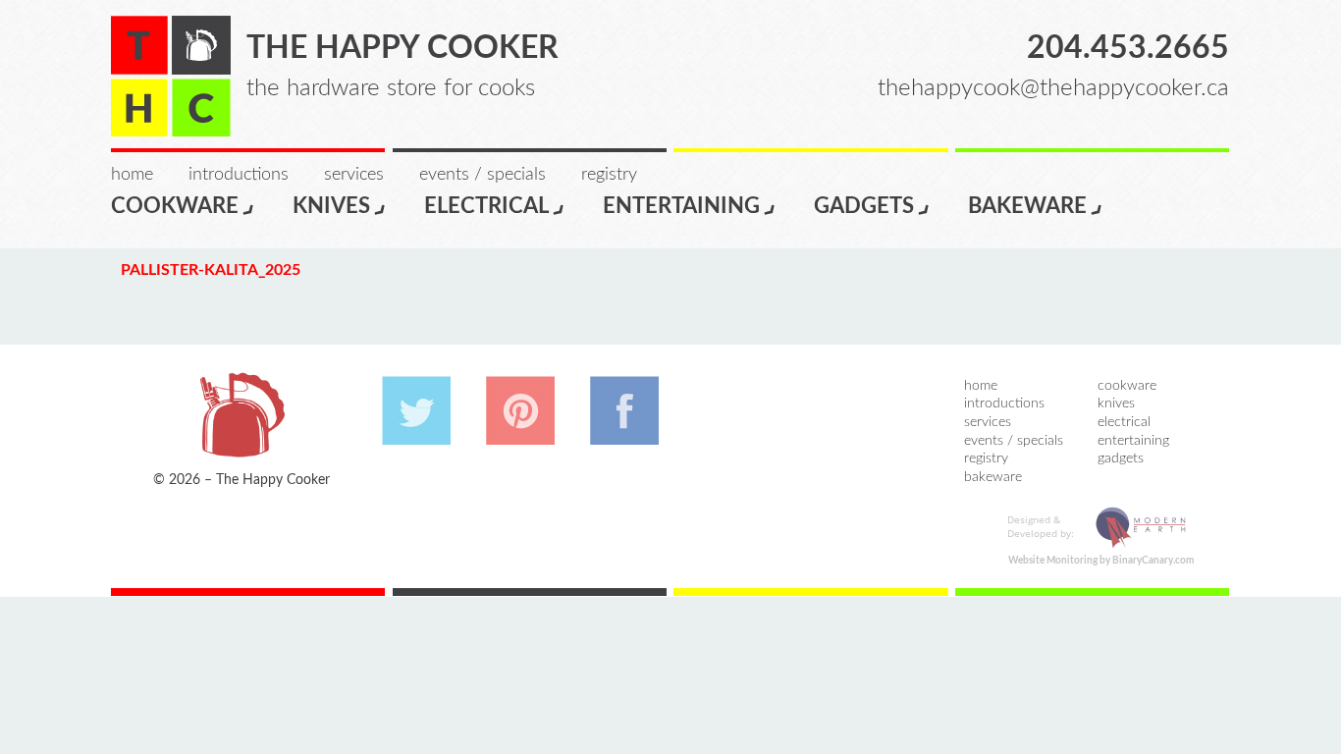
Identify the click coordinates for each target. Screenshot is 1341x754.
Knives (331, 206)
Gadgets (864, 206)
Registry (609, 175)
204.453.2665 (1128, 48)
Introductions (238, 175)
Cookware (175, 206)
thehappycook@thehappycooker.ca (1053, 88)
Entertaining (681, 206)
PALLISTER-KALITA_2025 (210, 270)
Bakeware (1027, 206)
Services (354, 175)
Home (132, 175)
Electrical (486, 206)
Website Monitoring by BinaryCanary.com (1101, 561)
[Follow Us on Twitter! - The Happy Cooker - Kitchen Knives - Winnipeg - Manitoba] (416, 435)
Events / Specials (482, 175)
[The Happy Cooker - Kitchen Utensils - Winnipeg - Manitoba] (171, 76)
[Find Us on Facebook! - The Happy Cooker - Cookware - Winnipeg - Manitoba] (624, 435)
